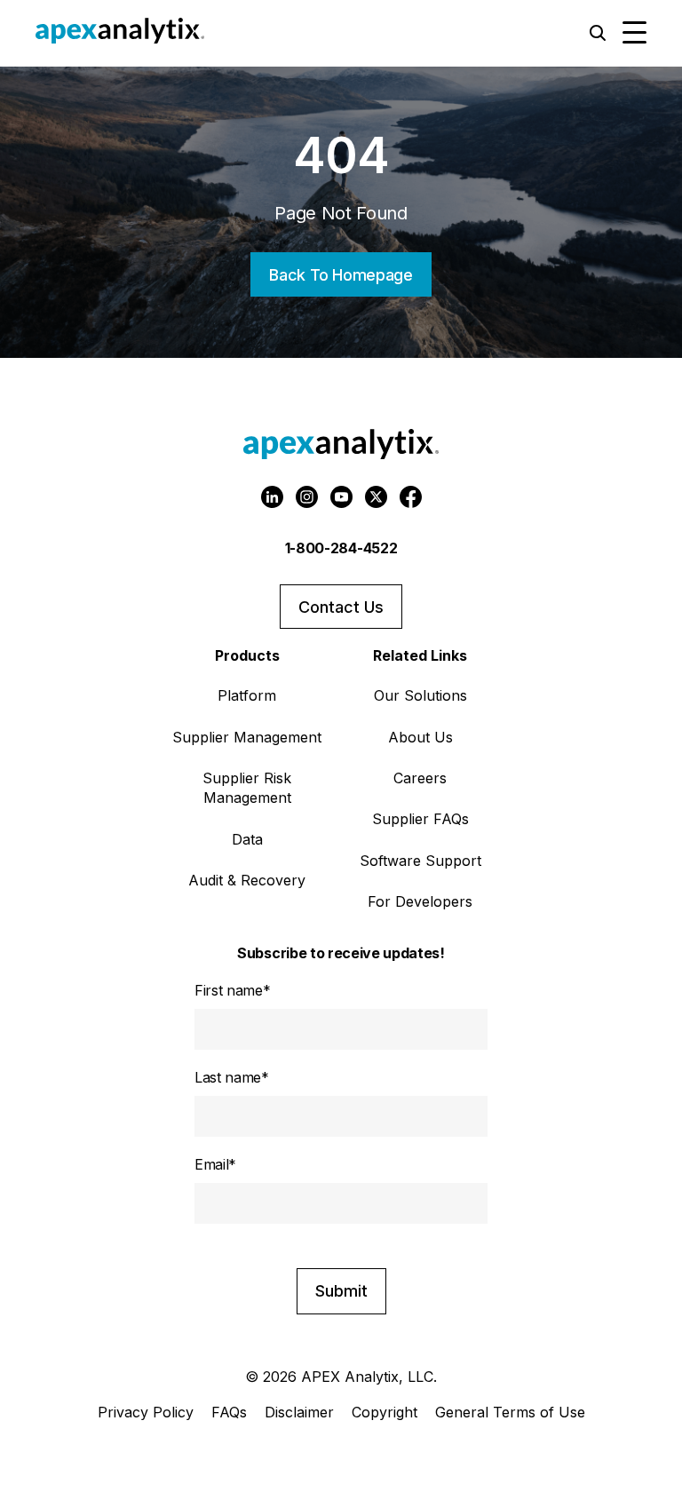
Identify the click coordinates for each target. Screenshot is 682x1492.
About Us (420, 737)
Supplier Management (246, 737)
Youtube (341, 497)
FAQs (229, 1412)
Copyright (384, 1412)
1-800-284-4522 (341, 548)
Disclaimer (299, 1412)
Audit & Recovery (246, 880)
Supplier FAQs (420, 819)
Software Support (420, 860)
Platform (247, 695)
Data (247, 839)
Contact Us (341, 607)
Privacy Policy (146, 1412)
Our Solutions (420, 695)
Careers (420, 778)
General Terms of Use (510, 1412)
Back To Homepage (341, 275)
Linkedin (272, 497)
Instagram (307, 497)
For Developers (420, 901)
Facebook (411, 497)
